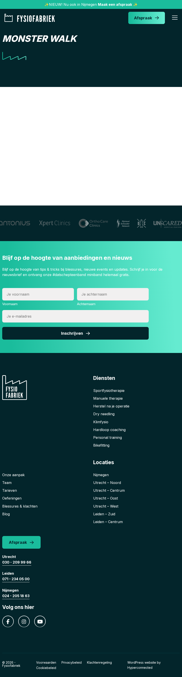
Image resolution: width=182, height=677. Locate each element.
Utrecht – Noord (107, 482)
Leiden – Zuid (104, 514)
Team (7, 482)
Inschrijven (72, 333)
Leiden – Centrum (108, 522)
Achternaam (86, 304)
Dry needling (104, 414)
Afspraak (143, 18)
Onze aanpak (13, 475)
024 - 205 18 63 (16, 596)
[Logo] (31, 18)
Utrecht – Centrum (109, 490)
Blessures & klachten (20, 506)
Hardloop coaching (109, 429)
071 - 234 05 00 (16, 579)
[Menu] (175, 18)
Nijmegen (101, 475)
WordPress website (141, 662)
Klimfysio (100, 422)
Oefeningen (12, 498)
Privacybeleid (71, 662)
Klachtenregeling (99, 662)
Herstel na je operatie (111, 406)
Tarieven (9, 490)
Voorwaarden (46, 662)
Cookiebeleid (46, 668)
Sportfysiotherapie (109, 390)
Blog (6, 514)
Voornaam (10, 304)
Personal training (107, 437)
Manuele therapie (108, 398)
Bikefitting (101, 445)
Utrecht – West (105, 506)
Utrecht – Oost (105, 498)
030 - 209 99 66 (16, 562)
